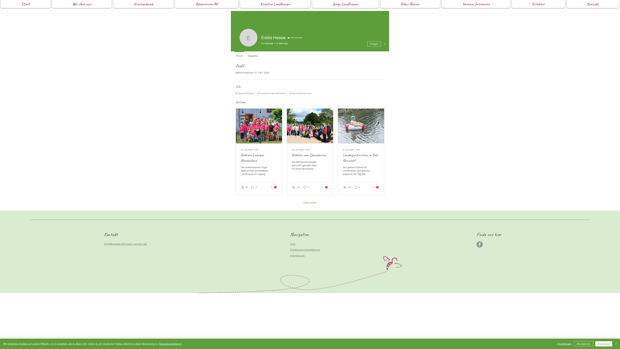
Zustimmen (604, 343)
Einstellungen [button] (564, 343)
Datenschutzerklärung (170, 343)
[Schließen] (616, 343)
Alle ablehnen (584, 343)
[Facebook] (479, 244)
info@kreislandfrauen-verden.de (125, 244)
